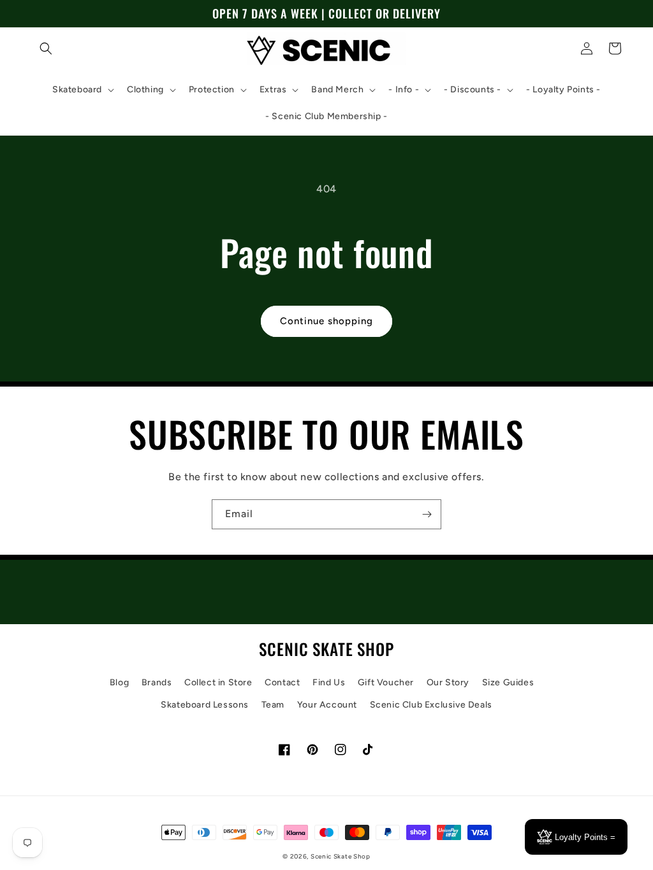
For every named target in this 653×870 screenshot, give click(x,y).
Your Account (327, 704)
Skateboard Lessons (205, 704)
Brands (157, 682)
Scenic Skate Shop (341, 856)
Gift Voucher (386, 682)
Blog (119, 682)
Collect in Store (218, 682)
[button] (46, 48)
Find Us (328, 682)
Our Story (448, 682)
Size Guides (508, 682)
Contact (282, 682)
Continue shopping (326, 321)
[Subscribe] (427, 514)
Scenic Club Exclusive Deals (431, 704)
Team (272, 704)
